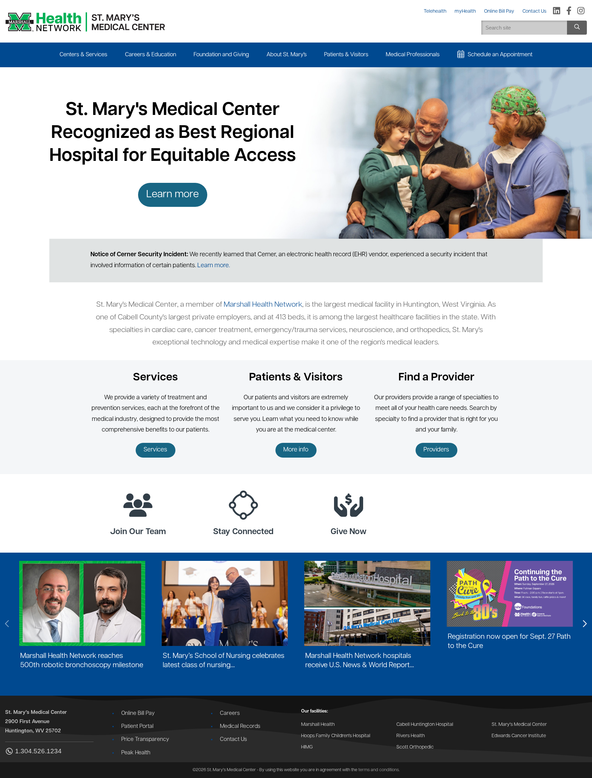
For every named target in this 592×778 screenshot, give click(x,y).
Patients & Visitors (346, 55)
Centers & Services (83, 55)
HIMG (307, 747)
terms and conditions (378, 770)
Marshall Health (318, 724)
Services (155, 450)
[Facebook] (569, 11)
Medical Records (240, 726)
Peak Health (135, 753)
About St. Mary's (287, 55)
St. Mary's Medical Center (519, 724)
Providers (436, 450)
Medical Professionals (413, 55)
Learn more (172, 194)
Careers (230, 713)
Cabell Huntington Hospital (424, 724)
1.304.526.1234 (38, 751)
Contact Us (233, 739)
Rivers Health (410, 736)
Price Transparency (145, 739)
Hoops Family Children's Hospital (335, 736)
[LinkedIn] (557, 11)
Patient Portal (137, 726)
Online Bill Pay (138, 713)
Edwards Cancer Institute (519, 736)
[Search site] (577, 28)
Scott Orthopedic (415, 747)
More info (295, 450)
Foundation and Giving (221, 55)
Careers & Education (150, 55)
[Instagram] (581, 11)
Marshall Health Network (263, 304)
